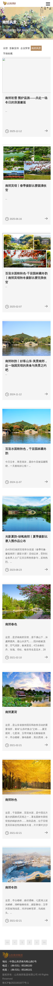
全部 (5, 48)
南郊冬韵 (11, 887)
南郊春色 (11, 624)
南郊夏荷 (11, 712)
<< (7, 942)
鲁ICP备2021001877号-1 (15, 983)
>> (44, 942)
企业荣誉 (25, 48)
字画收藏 (8, 53)
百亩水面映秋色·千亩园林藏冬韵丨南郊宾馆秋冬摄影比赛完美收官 (26, 278)
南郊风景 (36, 48)
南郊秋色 (11, 799)
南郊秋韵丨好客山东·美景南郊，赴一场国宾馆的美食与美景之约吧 (26, 365)
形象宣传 (14, 48)
